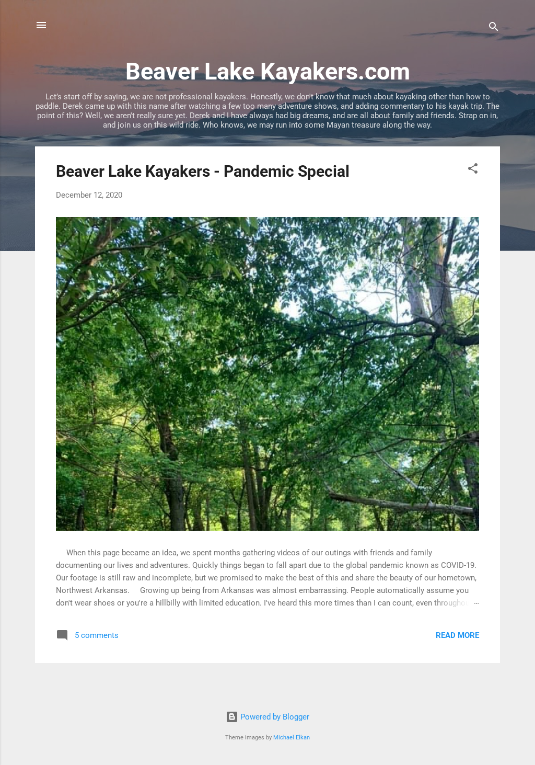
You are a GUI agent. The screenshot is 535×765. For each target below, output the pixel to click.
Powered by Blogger (273, 717)
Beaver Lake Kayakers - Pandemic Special (203, 171)
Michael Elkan (291, 737)
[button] (473, 170)
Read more (457, 635)
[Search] (493, 28)
